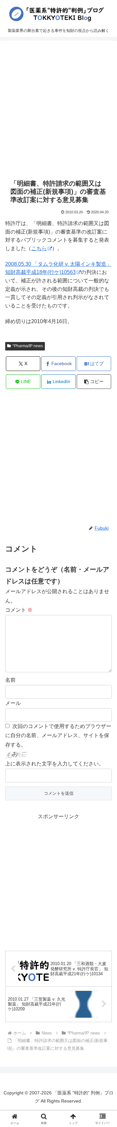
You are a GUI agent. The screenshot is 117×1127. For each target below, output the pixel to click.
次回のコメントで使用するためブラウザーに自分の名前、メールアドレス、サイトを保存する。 (58, 735)
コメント (18, 610)
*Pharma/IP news (27, 346)
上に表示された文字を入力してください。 (54, 763)
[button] (94, 381)
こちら (39, 248)
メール (13, 703)
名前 (10, 680)
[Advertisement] (58, 109)
